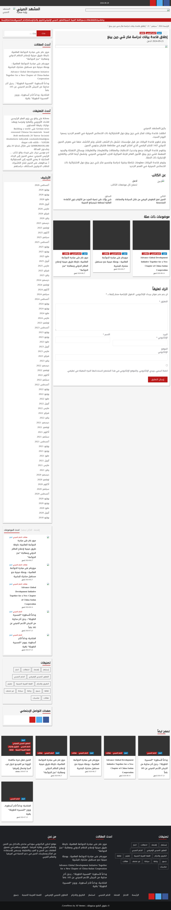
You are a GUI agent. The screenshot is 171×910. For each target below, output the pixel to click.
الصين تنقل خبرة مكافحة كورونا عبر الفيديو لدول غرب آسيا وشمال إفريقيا (18, 764)
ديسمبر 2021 (42, 423)
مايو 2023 (44, 342)
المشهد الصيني (28, 9)
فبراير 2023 (43, 356)
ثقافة (93, 20)
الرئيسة (4, 20)
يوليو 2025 (44, 247)
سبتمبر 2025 (43, 237)
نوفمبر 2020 (43, 480)
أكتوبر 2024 (43, 290)
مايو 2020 (44, 508)
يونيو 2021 (44, 451)
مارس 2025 (43, 266)
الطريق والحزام (38, 20)
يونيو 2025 (44, 252)
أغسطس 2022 (42, 385)
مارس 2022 (43, 408)
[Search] (168, 21)
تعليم (10, 684)
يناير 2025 (44, 275)
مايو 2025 (44, 256)
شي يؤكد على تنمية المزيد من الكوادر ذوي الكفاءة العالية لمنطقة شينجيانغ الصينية (87, 199)
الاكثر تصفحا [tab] (26, 530)
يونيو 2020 (44, 503)
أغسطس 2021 (42, 442)
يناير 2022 (44, 418)
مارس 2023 (43, 351)
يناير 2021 (44, 470)
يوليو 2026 (44, 190)
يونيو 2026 (44, 195)
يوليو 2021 (44, 446)
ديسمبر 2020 (42, 475)
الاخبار (126, 895)
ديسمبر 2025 (42, 223)
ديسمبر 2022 (42, 366)
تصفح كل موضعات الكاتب (124, 184)
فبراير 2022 (43, 413)
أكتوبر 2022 (43, 375)
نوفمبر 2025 (43, 228)
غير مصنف (10, 691)
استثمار (91, 895)
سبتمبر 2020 (43, 489)
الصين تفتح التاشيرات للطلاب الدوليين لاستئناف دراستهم (30, 164)
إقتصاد (13, 20)
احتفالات (26, 669)
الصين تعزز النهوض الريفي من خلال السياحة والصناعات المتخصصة (140, 199)
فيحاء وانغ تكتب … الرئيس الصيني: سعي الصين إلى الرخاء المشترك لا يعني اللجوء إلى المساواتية (29, 155)
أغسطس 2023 (42, 328)
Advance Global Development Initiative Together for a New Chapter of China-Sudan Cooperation (154, 264)
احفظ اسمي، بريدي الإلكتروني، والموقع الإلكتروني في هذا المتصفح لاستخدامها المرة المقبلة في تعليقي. (117, 370)
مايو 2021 (44, 456)
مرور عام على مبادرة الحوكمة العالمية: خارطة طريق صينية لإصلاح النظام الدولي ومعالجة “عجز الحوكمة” (71, 264)
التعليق (163, 301)
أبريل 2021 (44, 461)
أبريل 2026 (44, 204)
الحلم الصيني (21, 20)
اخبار (9, 20)
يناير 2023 (44, 361)
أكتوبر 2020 (43, 484)
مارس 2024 (43, 318)
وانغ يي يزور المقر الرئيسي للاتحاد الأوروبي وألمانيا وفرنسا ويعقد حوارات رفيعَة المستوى (30, 121)
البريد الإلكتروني (162, 336)
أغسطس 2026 (42, 185)
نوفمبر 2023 (43, 323)
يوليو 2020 (44, 499)
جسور (83, 20)
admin (17, 771)
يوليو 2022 (44, 389)
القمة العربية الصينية (72, 20)
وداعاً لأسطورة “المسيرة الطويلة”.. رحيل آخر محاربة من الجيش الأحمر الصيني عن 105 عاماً (27, 87)
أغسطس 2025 (42, 242)
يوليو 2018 (44, 518)
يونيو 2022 (44, 394)
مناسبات (36, 698)
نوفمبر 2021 (43, 427)
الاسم (106, 334)
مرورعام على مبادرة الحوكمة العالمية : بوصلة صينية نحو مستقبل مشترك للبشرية (111, 262)
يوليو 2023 (44, 332)
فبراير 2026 (43, 214)
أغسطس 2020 (42, 494)
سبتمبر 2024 (43, 294)
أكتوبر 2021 (43, 432)
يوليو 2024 (44, 304)
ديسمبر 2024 (42, 280)
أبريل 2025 (44, 261)
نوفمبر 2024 (43, 285)
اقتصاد (117, 895)
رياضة (102, 20)
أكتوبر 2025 (43, 233)
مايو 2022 (44, 399)
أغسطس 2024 (42, 299)
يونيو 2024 (44, 309)
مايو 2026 (44, 199)
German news (42, 129)
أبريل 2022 (44, 404)
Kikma (46, 118)
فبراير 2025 (43, 271)
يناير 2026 (44, 218)
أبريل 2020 (44, 513)
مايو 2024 (44, 313)
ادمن (149, 41)
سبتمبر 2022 (43, 380)
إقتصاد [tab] (37, 530)
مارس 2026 (43, 209)
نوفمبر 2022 (43, 370)
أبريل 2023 (44, 347)
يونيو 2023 (44, 337)
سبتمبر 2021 (43, 437)
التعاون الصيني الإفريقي (54, 20)
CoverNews (67, 906)
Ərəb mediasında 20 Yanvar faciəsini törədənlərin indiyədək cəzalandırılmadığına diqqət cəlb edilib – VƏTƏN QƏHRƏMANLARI (27, 140)
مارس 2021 (43, 465)
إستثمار (29, 20)
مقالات (88, 20)
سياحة (97, 20)
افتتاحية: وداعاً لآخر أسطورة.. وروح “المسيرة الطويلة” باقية (32, 96)
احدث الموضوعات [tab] (12, 530)
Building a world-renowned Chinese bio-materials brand (30, 130)
